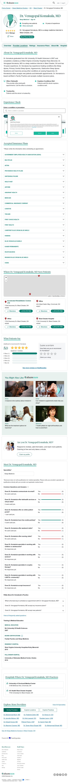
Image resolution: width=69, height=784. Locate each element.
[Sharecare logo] (21, 773)
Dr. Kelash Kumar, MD (11, 722)
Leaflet (49, 296)
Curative (8, 209)
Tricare (7, 214)
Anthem (7, 187)
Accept (53, 133)
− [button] (6, 280)
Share (11, 36)
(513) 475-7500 (26, 311)
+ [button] (6, 277)
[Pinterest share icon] (65, 775)
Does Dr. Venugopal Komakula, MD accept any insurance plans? (25, 605)
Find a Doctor (6, 8)
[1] (41, 353)
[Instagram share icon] (57, 775)
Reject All (39, 133)
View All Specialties (59, 705)
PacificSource (10, 252)
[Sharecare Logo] (12, 2)
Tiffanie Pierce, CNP (27, 722)
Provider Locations (20, 45)
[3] (48, 353)
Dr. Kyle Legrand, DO (29, 718)
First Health (9, 225)
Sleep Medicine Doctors (20, 8)
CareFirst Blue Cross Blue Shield (17, 230)
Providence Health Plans (14, 171)
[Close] (59, 117)
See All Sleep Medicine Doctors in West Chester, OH (18, 731)
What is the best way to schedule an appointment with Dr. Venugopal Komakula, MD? (32, 601)
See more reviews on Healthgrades (34, 368)
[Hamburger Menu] (5, 2)
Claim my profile (24, 454)
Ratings (32, 45)
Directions (12, 311)
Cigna (7, 263)
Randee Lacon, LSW (46, 718)
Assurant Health (11, 192)
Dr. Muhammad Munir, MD (12, 715)
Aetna (7, 165)
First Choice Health (12, 219)
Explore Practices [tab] (48, 710)
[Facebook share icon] (54, 775)
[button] (28, 487)
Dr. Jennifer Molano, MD (11, 718)
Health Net (9, 182)
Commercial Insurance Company (16, 203)
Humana (7, 236)
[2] (44, 353)
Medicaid (8, 198)
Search (53, 3)
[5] (55, 353)
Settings (16, 133)
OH (30, 8)
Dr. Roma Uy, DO (47, 715)
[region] (34, 126)
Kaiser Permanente (12, 246)
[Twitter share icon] (63, 775)
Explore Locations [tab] (30, 710)
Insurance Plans (43, 45)
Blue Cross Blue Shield (13, 241)
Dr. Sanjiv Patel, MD (44, 722)
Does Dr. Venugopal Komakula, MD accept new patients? (23, 610)
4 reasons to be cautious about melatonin (18, 401)
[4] (51, 353)
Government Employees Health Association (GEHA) (23, 155)
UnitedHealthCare (11, 176)
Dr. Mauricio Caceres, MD (12, 725)
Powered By (5, 738)
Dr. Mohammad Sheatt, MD (53, 725)
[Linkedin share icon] (60, 775)
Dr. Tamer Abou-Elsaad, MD (32, 725)
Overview (7, 45)
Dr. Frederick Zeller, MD (31, 715)
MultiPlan (8, 160)
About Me (55, 45)
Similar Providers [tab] (12, 710)
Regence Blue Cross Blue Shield (16, 257)
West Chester (38, 8)
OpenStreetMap (56, 296)
